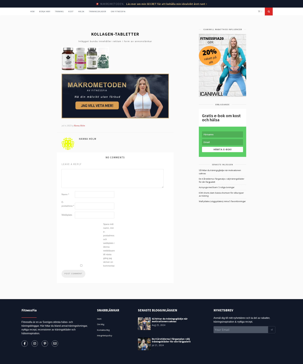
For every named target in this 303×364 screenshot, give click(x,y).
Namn (65, 194)
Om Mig (100, 324)
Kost (71, 11)
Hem (32, 11)
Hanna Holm (79, 125)
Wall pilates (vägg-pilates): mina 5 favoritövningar (222, 201)
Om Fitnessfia (118, 11)
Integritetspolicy (104, 335)
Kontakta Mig (103, 330)
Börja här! (44, 11)
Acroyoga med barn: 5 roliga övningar (217, 187)
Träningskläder (97, 11)
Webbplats (67, 215)
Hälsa (81, 11)
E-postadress (68, 204)
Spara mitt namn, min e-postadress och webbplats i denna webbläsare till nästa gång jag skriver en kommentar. (109, 245)
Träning (59, 11)
